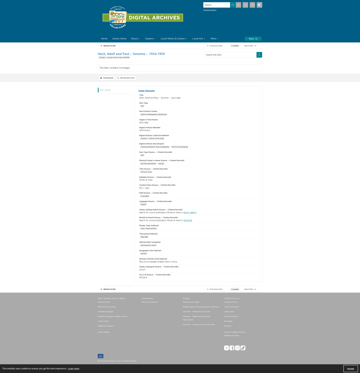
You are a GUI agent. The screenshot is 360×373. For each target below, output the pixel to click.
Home (104, 38)
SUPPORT (186, 299)
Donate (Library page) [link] (191, 302)
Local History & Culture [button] (173, 38)
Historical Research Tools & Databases (155, 147)
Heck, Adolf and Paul (149, 229)
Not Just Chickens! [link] (231, 316)
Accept (350, 369)
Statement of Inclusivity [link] (107, 307)
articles (161, 164)
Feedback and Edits (231, 335)
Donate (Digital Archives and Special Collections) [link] (201, 307)
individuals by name (148, 245)
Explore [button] (149, 38)
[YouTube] (226, 347)
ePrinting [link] (227, 326)
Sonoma (144, 254)
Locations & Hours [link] (231, 302)
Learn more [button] (73, 368)
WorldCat (187, 220)
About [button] (134, 38)
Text (142, 106)
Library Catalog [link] (103, 332)
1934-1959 (144, 237)
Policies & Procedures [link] (150, 302)
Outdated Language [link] (105, 312)
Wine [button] (213, 38)
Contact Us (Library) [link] (231, 307)
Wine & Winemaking (180, 147)
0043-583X (145, 196)
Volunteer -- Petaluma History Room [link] (197, 312)
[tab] (116, 90)
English (143, 204)
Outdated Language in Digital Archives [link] (112, 316)
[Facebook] (232, 347)
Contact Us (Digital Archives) (234, 332)
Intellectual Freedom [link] (106, 326)
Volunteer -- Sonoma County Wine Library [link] (199, 324)
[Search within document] (259, 55)
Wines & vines (146, 172)
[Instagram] (237, 347)
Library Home (119, 38)
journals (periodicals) (148, 164)
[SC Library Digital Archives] (143, 17)
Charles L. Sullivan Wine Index (152, 138)
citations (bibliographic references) (154, 114)
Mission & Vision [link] (104, 302)
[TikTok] (242, 347)
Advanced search (209, 10)
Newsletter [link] (228, 321)
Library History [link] (103, 321)
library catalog (189, 212)
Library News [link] (229, 312)
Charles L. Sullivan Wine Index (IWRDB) (114, 57)
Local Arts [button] (197, 38)
